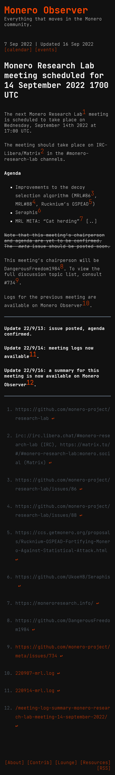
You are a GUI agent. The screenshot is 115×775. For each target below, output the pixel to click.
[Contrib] (39, 762)
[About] (14, 762)
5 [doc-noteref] (90, 202)
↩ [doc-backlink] (53, 418)
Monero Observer (46, 10)
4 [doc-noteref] (34, 202)
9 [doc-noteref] (17, 280)
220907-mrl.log (34, 673)
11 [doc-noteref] (33, 354)
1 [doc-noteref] (84, 112)
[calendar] (18, 49)
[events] (46, 49)
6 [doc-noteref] (39, 210)
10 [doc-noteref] (86, 303)
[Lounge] (66, 762)
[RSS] (104, 768)
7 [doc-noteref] (81, 219)
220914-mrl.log (34, 690)
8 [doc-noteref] (62, 266)
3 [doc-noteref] (92, 193)
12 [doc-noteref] (30, 382)
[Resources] (95, 762)
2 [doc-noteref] (42, 151)
